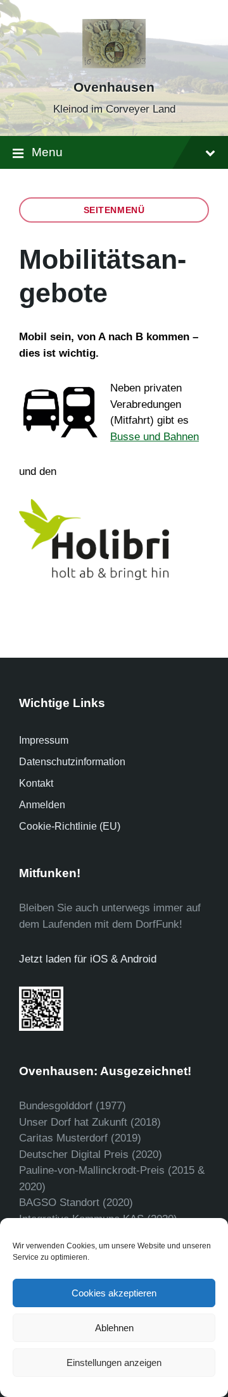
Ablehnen (114, 1327)
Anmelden (42, 804)
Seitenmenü (114, 210)
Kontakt (36, 783)
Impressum (43, 740)
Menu (47, 152)
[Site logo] (114, 65)
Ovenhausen (114, 87)
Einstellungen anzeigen (114, 1362)
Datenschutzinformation (72, 761)
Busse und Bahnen (154, 437)
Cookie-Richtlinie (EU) (69, 826)
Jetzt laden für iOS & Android (87, 959)
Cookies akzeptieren (114, 1293)
